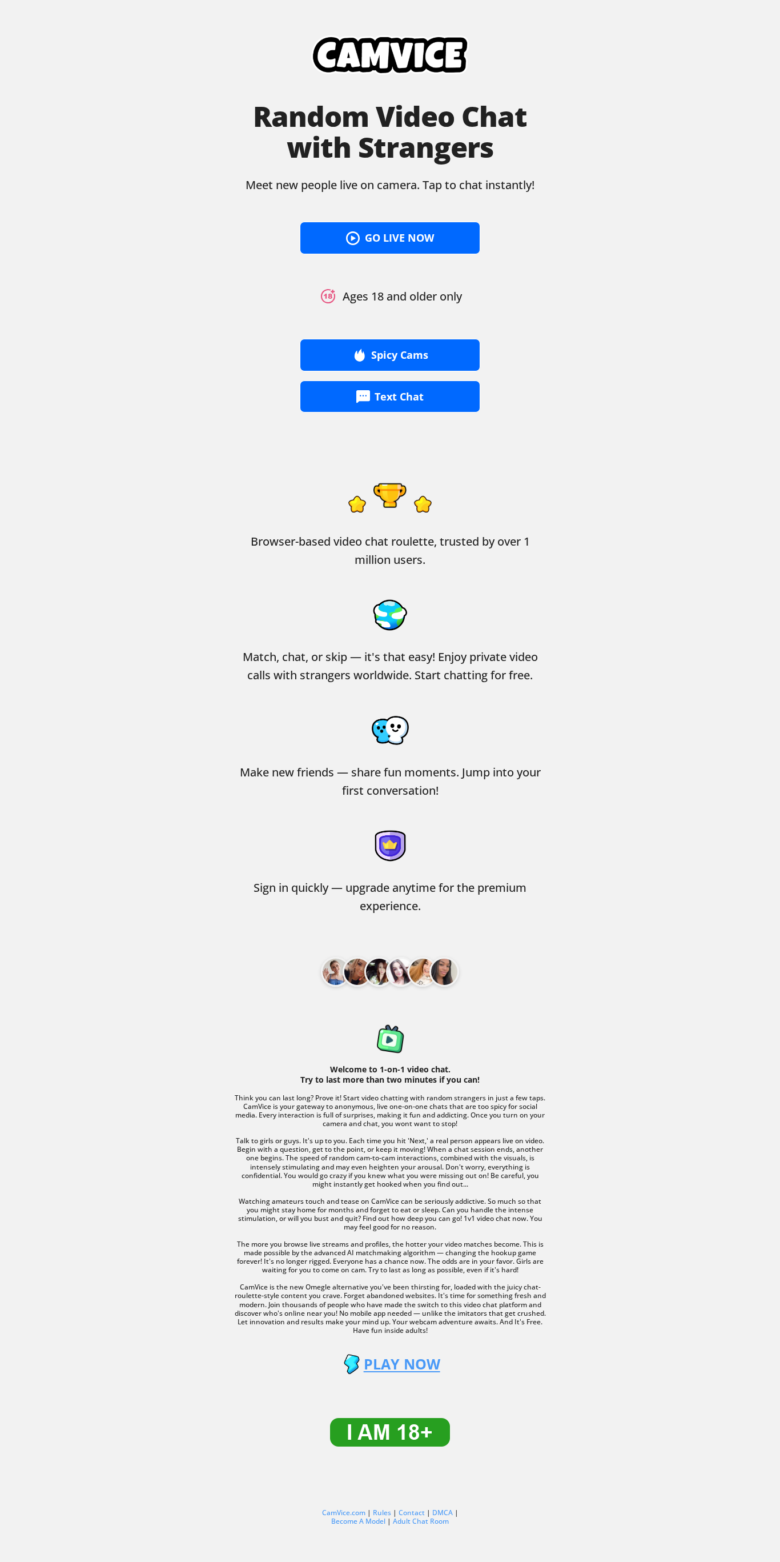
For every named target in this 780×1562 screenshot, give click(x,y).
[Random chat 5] (444, 972)
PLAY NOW (402, 1364)
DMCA (442, 1512)
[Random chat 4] (422, 972)
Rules (382, 1512)
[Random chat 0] (336, 972)
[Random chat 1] (357, 972)
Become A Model (358, 1521)
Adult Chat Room (421, 1521)
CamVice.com (343, 1512)
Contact (412, 1512)
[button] (390, 238)
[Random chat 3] (401, 972)
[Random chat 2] (379, 972)
